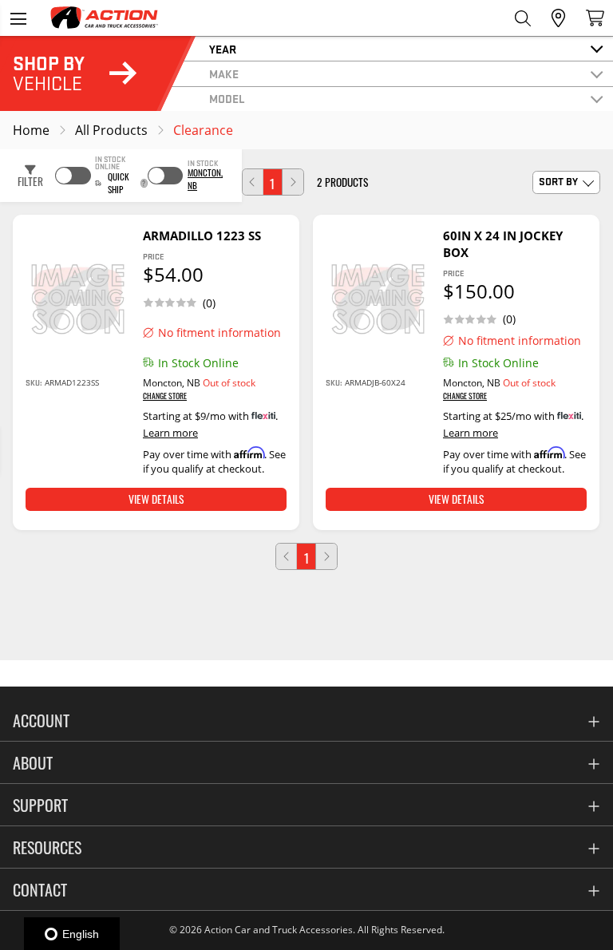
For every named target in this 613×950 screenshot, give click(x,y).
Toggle (73, 175)
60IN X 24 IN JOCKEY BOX (503, 244)
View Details (156, 499)
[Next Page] (293, 182)
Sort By (558, 181)
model (227, 98)
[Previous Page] (253, 182)
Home (31, 130)
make (224, 73)
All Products (111, 130)
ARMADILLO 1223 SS (202, 235)
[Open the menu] (18, 18)
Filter (30, 181)
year (222, 49)
